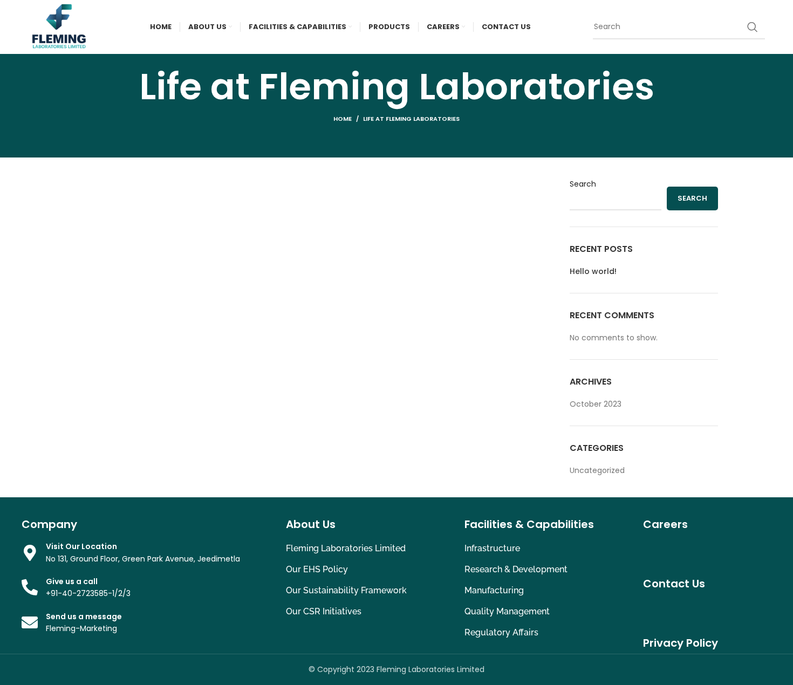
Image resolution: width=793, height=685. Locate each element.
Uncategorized (597, 470)
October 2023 (595, 404)
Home (342, 118)
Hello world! (593, 271)
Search (583, 184)
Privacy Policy (680, 642)
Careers (665, 524)
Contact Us (674, 583)
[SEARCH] (752, 27)
